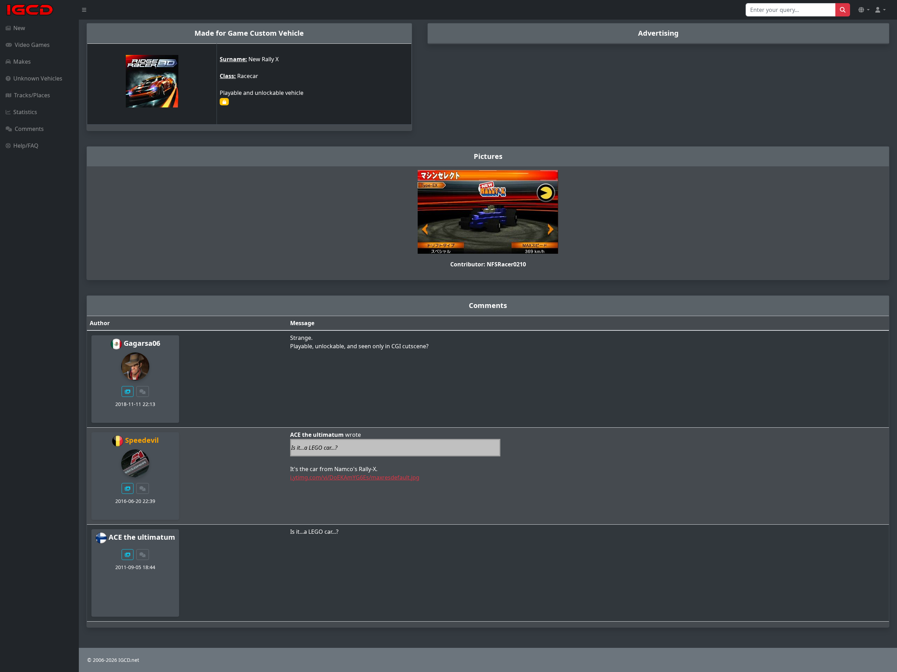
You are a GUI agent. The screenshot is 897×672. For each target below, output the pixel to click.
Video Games (32, 45)
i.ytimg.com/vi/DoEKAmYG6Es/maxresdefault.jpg (354, 477)
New (19, 28)
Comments (29, 129)
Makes (22, 61)
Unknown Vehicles (37, 78)
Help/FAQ (26, 145)
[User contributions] (127, 391)
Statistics (25, 112)
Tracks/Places (32, 95)
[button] (864, 10)
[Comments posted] (142, 391)
